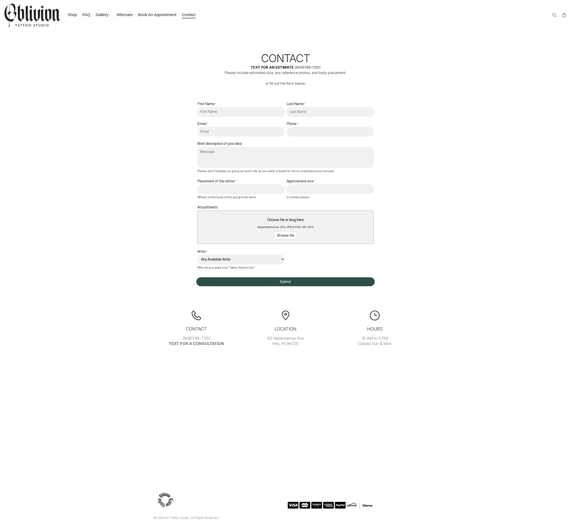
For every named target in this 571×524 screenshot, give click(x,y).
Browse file (285, 235)
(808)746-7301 (308, 67)
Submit (285, 282)
